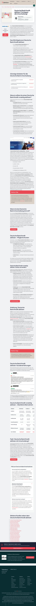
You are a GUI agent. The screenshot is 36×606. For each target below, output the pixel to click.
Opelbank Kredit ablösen (15, 534)
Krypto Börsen (21, 578)
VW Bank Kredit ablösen (14, 524)
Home (3, 6)
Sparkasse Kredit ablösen (15, 526)
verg (27, 328)
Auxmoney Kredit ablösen (15, 521)
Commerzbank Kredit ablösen (15, 530)
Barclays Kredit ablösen (14, 533)
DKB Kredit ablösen (13, 528)
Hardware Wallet (21, 582)
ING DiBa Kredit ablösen (14, 538)
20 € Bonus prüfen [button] (30, 557)
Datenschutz (29, 580)
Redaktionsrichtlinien (21, 19)
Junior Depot (21, 583)
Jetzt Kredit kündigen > (15, 301)
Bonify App (22, 200)
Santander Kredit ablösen (15, 537)
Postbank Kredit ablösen (14, 540)
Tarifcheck (15, 64)
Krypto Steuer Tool (22, 579)
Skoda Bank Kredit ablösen (15, 536)
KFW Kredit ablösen (14, 529)
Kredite (12, 582)
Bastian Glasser (20, 16)
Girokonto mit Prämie (22, 587)
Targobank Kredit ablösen (15, 541)
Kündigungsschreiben (14, 318)
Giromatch (31, 83)
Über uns (28, 578)
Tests (11, 3)
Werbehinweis (26, 19)
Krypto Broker (13, 580)
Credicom (31, 86)
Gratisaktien (12, 1)
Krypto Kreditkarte (22, 580)
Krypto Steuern (13, 584)
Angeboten (26, 479)
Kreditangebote (15, 507)
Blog (12, 578)
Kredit (13, 6)
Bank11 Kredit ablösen (14, 522)
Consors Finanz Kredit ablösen (16, 519)
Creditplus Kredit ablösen (15, 525)
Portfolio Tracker (21, 584)
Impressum (29, 579)
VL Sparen (12, 583)
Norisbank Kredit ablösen (15, 532)
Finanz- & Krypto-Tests (7, 6)
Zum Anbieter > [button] (5, 35)
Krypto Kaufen (13, 579)
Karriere (28, 582)
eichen (29, 328)
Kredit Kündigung (29, 56)
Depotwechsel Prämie (14, 587)
